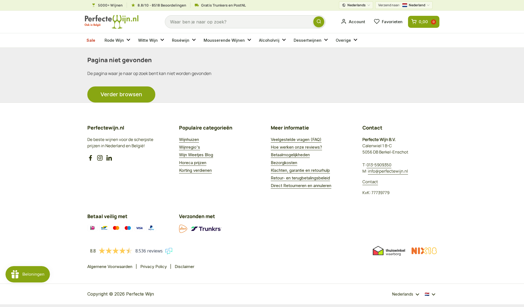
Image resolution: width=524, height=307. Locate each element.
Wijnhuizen (189, 139)
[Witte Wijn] (163, 40)
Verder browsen (121, 94)
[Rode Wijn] (129, 40)
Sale (91, 40)
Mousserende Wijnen (224, 40)
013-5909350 (379, 165)
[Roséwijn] (194, 40)
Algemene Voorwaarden (109, 266)
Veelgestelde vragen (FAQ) (296, 139)
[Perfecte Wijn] (111, 22)
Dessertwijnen (307, 40)
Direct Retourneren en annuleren (301, 185)
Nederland (401, 5)
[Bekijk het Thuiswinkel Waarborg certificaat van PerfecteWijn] (389, 251)
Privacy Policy (153, 266)
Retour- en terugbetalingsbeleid (300, 177)
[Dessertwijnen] (326, 40)
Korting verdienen (195, 170)
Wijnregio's (189, 147)
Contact (370, 182)
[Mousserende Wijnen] (250, 40)
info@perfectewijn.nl (388, 171)
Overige (343, 40)
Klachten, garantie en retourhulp (300, 170)
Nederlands (356, 5)
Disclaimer (184, 266)
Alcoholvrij (269, 40)
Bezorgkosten (284, 162)
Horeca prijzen (192, 162)
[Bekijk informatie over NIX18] (424, 250)
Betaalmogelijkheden (290, 154)
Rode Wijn (114, 40)
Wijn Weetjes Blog (196, 154)
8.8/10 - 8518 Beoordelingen (162, 5)
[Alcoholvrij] (284, 40)
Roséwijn (180, 40)
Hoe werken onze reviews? (296, 147)
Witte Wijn (148, 40)
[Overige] (356, 40)
